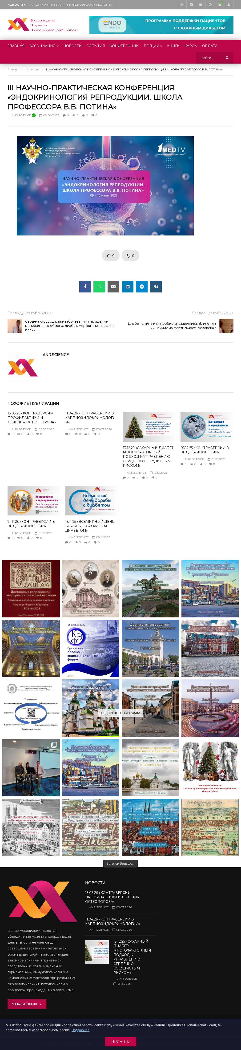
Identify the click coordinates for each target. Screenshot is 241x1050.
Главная (16, 46)
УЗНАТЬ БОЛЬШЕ (26, 1004)
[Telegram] (191, 4)
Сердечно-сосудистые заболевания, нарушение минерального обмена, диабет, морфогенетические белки (69, 325)
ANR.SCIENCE (22, 115)
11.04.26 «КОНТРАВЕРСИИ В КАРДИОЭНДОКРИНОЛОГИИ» (90, 417)
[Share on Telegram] (142, 286)
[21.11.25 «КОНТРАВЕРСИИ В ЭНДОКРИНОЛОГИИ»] (34, 501)
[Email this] (113, 286)
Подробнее (80, 1030)
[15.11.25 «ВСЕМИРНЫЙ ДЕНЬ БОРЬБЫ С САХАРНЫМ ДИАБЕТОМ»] (91, 501)
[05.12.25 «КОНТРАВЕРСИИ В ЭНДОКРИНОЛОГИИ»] (207, 427)
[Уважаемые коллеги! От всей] (210, 768)
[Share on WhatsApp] (99, 286)
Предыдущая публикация (29, 313)
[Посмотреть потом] (210, 4)
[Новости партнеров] (91, 648)
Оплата (209, 46)
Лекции (151, 46)
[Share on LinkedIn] (127, 286)
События (95, 46)
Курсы (191, 46)
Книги (173, 46)
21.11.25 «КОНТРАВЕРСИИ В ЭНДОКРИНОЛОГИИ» (31, 523)
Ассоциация (42, 46)
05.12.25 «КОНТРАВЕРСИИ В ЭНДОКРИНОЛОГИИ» (205, 450)
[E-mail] (200, 4)
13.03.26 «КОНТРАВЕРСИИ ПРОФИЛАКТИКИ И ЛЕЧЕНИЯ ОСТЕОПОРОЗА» (32, 417)
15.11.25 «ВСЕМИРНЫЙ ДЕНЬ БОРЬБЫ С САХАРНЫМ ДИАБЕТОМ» (90, 526)
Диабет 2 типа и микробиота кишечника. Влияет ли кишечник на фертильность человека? (172, 325)
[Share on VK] (156, 286)
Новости (72, 46)
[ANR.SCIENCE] (42, 25)
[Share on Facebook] (85, 286)
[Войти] (228, 4)
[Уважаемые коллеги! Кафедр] (31, 708)
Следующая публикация (212, 313)
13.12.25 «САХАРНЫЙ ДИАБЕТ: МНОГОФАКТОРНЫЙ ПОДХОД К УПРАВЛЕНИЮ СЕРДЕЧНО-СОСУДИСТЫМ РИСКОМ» (76, 4)
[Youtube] (181, 4)
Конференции (124, 46)
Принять (120, 1041)
